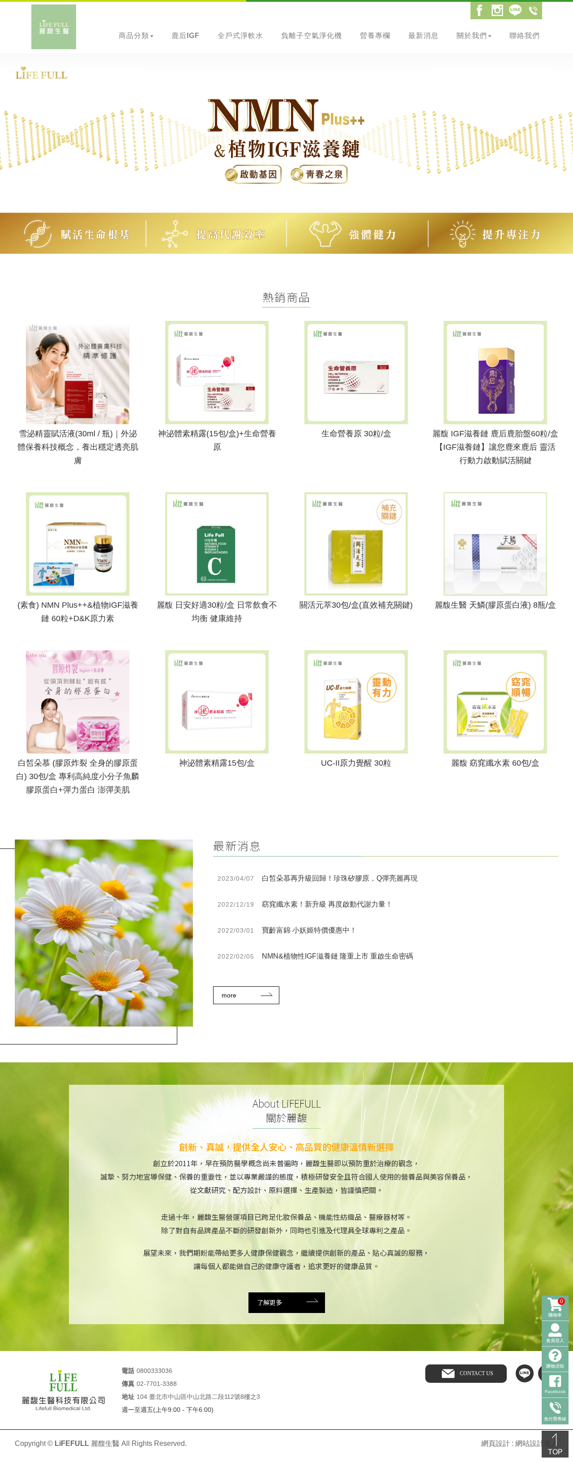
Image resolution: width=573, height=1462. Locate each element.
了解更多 (269, 1302)
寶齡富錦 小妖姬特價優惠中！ (287, 930)
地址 (128, 1397)
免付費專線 (533, 10)
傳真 (128, 1384)
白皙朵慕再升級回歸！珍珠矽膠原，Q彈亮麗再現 (318, 878)
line (525, 1373)
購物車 (555, 1307)
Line (515, 10)
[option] (286, 158)
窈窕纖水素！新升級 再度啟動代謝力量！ (305, 904)
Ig (497, 10)
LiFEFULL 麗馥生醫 (53, 26)
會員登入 (555, 1340)
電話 (128, 1371)
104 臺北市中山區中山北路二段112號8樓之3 (198, 1396)
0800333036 (154, 1370)
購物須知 (555, 1366)
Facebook (479, 10)
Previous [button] (13, 158)
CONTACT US (476, 1373)
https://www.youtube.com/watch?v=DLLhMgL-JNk (78, 258)
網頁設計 (495, 1443)
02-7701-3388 (157, 1383)
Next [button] (559, 158)
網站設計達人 (536, 1443)
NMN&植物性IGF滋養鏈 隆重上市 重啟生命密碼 (315, 956)
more (229, 995)
